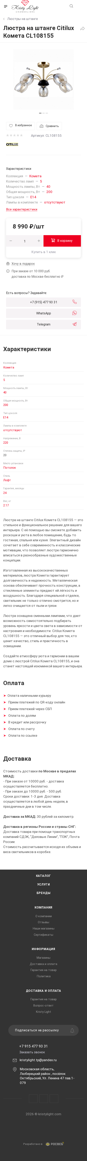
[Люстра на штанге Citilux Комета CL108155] (43, 79)
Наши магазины (43, 928)
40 (48, 187)
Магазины (43, 958)
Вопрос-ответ (43, 1005)
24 (4, 493)
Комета (35, 176)
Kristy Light (43, 1012)
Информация (43, 949)
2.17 (6, 505)
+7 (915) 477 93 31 (43, 302)
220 (5, 442)
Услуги (43, 884)
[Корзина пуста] (80, 6)
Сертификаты (43, 935)
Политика (44, 976)
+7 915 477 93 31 (33, 1046)
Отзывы (43, 922)
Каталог (43, 876)
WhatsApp (43, 313)
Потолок (9, 467)
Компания (43, 907)
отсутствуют (54, 202)
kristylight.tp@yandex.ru (38, 1060)
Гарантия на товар (43, 970)
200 (49, 192)
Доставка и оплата (43, 964)
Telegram (43, 324)
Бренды (44, 893)
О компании (43, 916)
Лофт (7, 480)
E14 (33, 197)
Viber (43, 1098)
